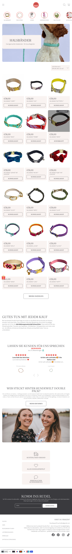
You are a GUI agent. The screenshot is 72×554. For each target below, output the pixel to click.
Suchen (4, 521)
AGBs (3, 525)
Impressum (5, 536)
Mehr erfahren (36, 404)
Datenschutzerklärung (9, 539)
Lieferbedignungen (7, 532)
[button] (3, 5)
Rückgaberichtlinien (8, 528)
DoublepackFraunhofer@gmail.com (60, 523)
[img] (36, 348)
